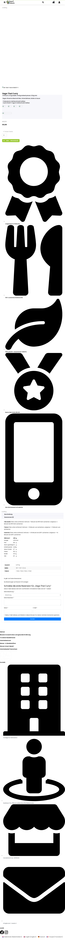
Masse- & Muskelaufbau (8, 643)
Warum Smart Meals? (7, 646)
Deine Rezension (9, 597)
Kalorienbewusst (5, 640)
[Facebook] (2, 932)
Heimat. (2, 632)
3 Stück (21, 571)
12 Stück (29, 571)
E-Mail (35, 608)
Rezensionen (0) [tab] (9, 517)
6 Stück (25, 571)
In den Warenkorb (10, 140)
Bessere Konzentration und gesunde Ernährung (15, 635)
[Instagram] (6, 932)
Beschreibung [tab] (8, 514)
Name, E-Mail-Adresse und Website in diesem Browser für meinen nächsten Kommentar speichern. (32, 615)
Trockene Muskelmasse (7, 638)
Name (6, 608)
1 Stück (17, 571)
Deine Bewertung (9, 591)
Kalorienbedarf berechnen (8, 649)
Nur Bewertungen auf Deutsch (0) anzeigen (16, 582)
